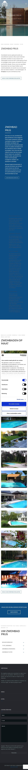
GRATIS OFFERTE (14, 612)
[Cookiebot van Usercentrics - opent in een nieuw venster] (20, 355)
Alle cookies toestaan (14, 404)
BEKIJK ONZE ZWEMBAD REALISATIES (11, 78)
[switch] (24, 384)
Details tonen (20, 399)
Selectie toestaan (14, 408)
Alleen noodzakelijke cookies (14, 413)
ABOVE (14, 767)
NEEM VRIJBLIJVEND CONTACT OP (12, 177)
